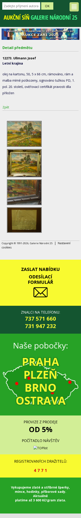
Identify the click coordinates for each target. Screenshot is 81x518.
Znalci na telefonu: (40, 320)
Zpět (5, 107)
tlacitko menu (74, 6)
